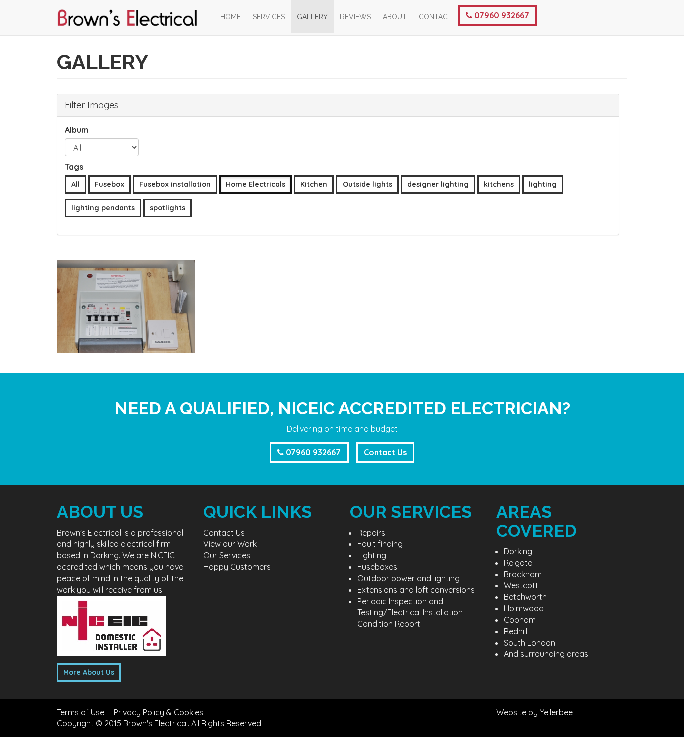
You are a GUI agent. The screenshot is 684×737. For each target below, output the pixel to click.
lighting (543, 184)
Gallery (312, 17)
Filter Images (91, 105)
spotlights (167, 207)
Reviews (355, 17)
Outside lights (367, 184)
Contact (435, 17)
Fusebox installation (175, 184)
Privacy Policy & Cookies (158, 712)
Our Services (226, 555)
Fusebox (109, 184)
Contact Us (385, 452)
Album (76, 130)
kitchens (499, 184)
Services (269, 17)
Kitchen (313, 184)
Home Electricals (255, 184)
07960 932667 (500, 15)
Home (230, 17)
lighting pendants (103, 207)
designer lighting (438, 184)
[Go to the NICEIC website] (111, 625)
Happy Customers (237, 567)
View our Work (230, 544)
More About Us (88, 672)
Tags (74, 167)
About (395, 17)
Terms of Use (80, 712)
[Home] (135, 18)
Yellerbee (556, 712)
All (75, 184)
